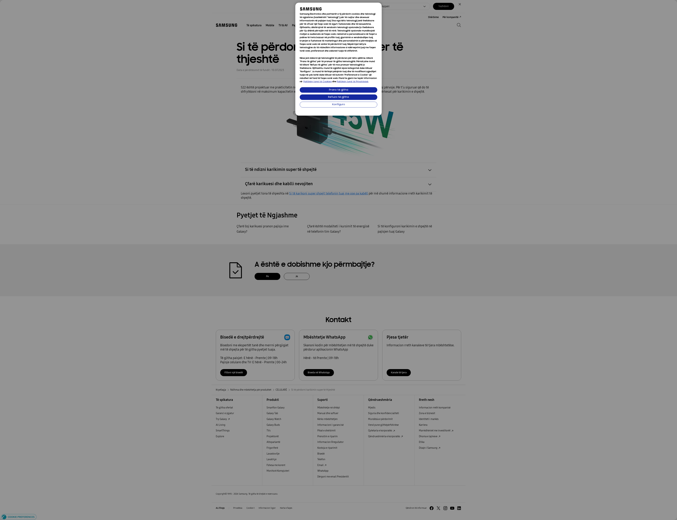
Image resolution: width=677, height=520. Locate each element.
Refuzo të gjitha (338, 97)
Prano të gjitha (338, 90)
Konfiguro (338, 104)
